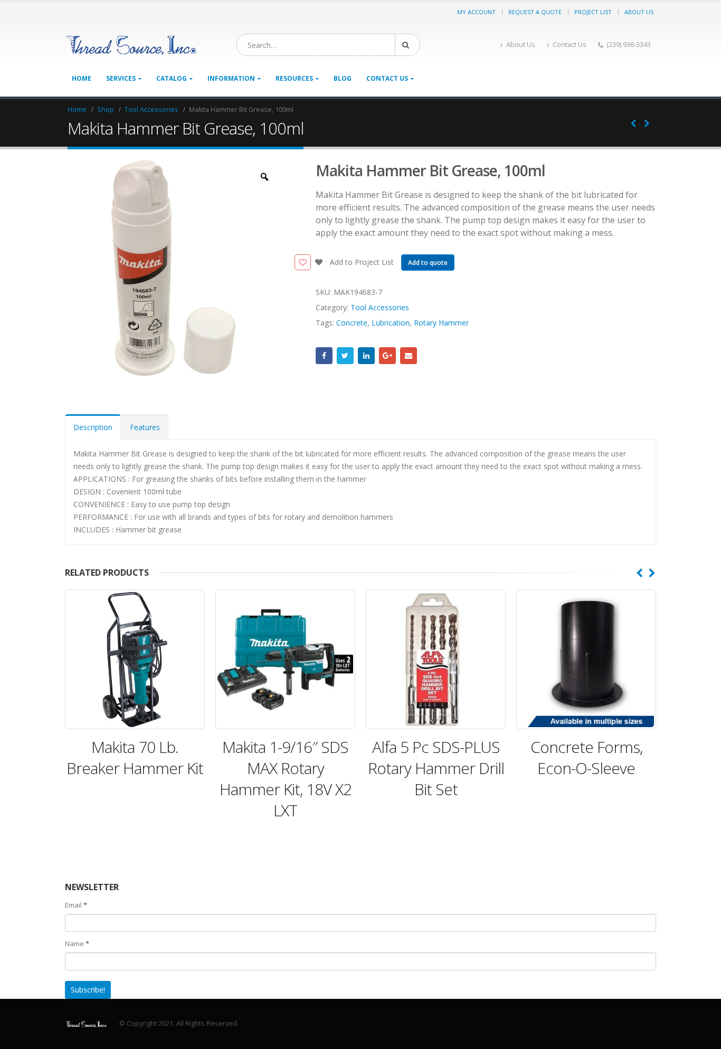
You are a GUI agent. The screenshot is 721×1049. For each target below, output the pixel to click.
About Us (638, 12)
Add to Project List (361, 262)
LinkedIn (366, 355)
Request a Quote (535, 12)
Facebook (324, 355)
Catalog (171, 78)
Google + (387, 355)
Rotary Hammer (441, 323)
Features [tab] (145, 427)
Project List (593, 12)
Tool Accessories (379, 307)
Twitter (345, 355)
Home (81, 78)
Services (121, 78)
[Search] (407, 44)
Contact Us (569, 44)
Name (77, 943)
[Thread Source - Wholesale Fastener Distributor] (131, 45)
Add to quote (428, 262)
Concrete (351, 323)
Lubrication (391, 323)
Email (408, 355)
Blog (343, 78)
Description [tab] (92, 427)
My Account (476, 12)
